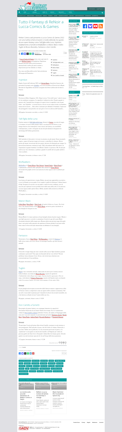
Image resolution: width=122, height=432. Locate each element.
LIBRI (91, 60)
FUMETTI (22, 387)
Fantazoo (54, 70)
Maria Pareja (57, 165)
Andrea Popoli (34, 317)
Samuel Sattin (49, 165)
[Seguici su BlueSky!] (90, 26)
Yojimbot (54, 60)
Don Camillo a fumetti (58, 75)
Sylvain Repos (45, 83)
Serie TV (45, 12)
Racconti (62, 12)
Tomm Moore (32, 165)
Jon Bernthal (95, 15)
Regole (88, 422)
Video (71, 12)
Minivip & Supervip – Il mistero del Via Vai (73, 68)
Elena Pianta (26, 317)
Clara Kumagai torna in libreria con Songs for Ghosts (95, 63)
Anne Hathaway (30, 15)
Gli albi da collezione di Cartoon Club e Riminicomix (73, 56)
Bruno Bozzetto (40, 274)
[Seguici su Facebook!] (85, 26)
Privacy (83, 422)
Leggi (93, 38)
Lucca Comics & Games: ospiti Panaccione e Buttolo (74, 43)
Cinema (36, 12)
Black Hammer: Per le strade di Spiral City (58, 394)
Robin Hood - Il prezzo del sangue (96, 44)
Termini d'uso (76, 422)
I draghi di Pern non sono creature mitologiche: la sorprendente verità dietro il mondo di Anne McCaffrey (96, 55)
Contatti (101, 422)
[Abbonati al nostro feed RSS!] (100, 26)
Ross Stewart (40, 165)
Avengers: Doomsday (63, 15)
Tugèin (54, 73)
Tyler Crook (38, 204)
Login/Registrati (100, 8)
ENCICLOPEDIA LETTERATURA (95, 51)
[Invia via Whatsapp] (30, 54)
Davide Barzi (32, 371)
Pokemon (50, 15)
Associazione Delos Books (27, 423)
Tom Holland (39, 15)
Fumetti (24, 347)
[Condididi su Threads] (27, 54)
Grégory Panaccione (37, 278)
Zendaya (45, 15)
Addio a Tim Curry (72, 98)
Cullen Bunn (22, 204)
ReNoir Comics (26, 61)
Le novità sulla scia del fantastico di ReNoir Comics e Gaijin (26, 395)
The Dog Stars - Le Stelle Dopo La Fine (92, 86)
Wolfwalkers (55, 65)
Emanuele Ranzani (57, 317)
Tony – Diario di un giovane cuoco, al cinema (74, 145)
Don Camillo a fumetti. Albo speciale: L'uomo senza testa (74, 30)
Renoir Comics (35, 360)
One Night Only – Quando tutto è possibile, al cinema (74, 133)
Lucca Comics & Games (27, 59)
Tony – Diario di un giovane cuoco (91, 94)
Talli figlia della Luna (57, 62)
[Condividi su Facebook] (22, 54)
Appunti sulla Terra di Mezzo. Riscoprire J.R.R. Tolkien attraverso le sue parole (96, 71)
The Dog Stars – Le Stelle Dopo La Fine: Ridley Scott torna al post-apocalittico (74, 111)
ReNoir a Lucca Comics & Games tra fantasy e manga (42, 394)
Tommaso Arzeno (57, 315)
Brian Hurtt (30, 204)
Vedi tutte (100, 81)
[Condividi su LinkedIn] (33, 54)
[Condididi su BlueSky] (25, 54)
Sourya (51, 122)
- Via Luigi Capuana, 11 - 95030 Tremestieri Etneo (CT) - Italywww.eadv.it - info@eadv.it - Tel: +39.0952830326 (44, 428)
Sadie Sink (71, 15)
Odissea (55, 15)
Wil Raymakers (43, 239)
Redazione (38, 54)
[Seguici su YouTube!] (95, 26)
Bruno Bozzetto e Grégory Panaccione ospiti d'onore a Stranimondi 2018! (74, 83)
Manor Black (55, 67)
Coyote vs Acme (94, 36)
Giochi (53, 12)
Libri (27, 12)
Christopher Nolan (79, 15)
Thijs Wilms (33, 239)
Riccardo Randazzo (44, 317)
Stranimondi (88, 15)
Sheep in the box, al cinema (74, 122)
